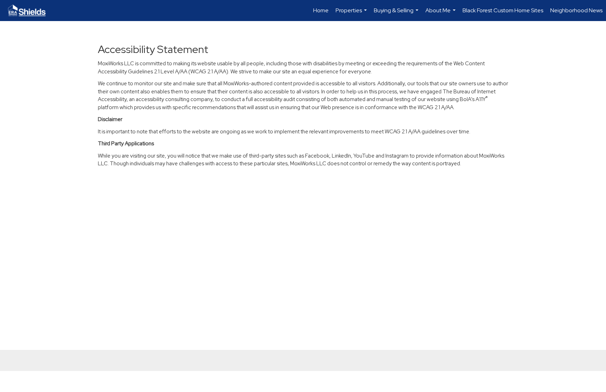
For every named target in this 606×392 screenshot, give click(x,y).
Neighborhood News (576, 10)
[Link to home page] (30, 10)
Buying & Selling (397, 14)
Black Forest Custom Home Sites (503, 10)
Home (321, 10)
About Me (441, 14)
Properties (352, 14)
